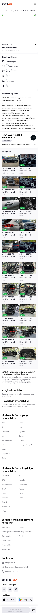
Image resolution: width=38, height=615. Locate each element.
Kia (3, 427)
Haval (18, 11)
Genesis (4, 502)
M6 (24, 11)
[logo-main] (7, 4)
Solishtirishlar (6, 545)
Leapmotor (6, 454)
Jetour (4, 445)
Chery (21, 423)
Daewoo (5, 498)
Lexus (21, 493)
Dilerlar (21, 527)
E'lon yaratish (6, 536)
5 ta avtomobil (7, 140)
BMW (4, 449)
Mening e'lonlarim (25, 532)
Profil (21, 536)
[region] (19, 28)
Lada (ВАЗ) (23, 485)
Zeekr (4, 458)
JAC (3, 436)
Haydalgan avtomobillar (10, 532)
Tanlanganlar (6, 540)
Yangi (13, 11)
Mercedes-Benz (7, 440)
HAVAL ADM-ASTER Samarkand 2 (12, 136)
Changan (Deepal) (25, 445)
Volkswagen (6, 507)
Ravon (21, 489)
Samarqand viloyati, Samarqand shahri (16, 145)
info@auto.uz (10, 563)
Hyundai (22, 432)
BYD (3, 423)
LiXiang (21, 440)
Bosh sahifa (5, 11)
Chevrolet (5, 432)
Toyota (21, 436)
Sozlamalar (6, 549)
